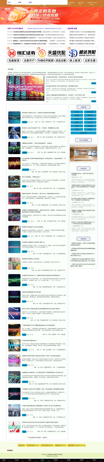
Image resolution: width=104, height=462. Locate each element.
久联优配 (24, 447)
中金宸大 (94, 101)
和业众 (24, 318)
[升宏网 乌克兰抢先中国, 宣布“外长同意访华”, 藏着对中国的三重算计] (14, 427)
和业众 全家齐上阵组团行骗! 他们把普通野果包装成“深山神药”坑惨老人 (41, 308)
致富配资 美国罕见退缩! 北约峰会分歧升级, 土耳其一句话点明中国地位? (41, 356)
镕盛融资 (77, 122)
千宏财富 (77, 129)
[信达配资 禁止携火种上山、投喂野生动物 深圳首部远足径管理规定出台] (14, 280)
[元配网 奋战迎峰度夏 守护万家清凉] (14, 297)
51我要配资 (25, 398)
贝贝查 (77, 112)
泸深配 (24, 415)
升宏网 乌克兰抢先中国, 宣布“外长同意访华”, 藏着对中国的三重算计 (40, 422)
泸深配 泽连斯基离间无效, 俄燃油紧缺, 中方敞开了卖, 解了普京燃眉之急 (41, 405)
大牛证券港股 (25, 169)
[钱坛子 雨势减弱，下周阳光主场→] (14, 182)
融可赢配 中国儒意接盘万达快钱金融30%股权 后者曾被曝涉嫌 (86, 41)
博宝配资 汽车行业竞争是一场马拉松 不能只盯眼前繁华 (84, 38)
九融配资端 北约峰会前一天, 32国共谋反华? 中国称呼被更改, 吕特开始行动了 (43, 372)
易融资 (24, 203)
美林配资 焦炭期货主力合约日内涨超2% (33, 227)
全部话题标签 (83, 133)
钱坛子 (24, 186)
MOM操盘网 (90, 112)
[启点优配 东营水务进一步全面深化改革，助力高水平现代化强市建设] (25, 88)
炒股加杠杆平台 (81, 3)
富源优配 (90, 119)
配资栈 (90, 129)
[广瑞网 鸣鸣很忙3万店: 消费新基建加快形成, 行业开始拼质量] (14, 330)
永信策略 (24, 251)
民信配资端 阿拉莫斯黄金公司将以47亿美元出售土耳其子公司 (83, 221)
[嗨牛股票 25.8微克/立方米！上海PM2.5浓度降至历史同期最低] (14, 117)
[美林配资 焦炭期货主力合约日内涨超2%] (14, 232)
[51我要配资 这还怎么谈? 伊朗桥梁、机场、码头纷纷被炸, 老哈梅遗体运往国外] (14, 394)
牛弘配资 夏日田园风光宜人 (29, 340)
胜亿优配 (94, 92)
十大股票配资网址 (70, 3)
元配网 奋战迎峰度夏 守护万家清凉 (31, 292)
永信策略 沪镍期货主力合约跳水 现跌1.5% (33, 242)
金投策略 (77, 119)
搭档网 (77, 126)
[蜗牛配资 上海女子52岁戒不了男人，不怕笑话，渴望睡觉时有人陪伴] (14, 133)
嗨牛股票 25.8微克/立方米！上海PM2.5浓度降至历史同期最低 (38, 113)
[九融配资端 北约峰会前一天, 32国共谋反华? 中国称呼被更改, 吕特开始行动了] (14, 377)
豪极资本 (90, 115)
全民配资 (77, 115)
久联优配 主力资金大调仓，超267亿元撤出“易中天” (35, 437)
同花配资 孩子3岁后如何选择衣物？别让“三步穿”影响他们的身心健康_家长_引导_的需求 (83, 260)
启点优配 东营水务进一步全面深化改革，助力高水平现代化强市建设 (25, 98)
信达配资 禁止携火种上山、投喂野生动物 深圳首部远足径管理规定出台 (41, 275)
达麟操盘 (24, 152)
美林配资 (24, 236)
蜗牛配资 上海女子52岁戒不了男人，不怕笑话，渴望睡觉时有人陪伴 (40, 128)
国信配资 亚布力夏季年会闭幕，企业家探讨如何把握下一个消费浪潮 (83, 174)
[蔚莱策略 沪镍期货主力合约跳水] (14, 263)
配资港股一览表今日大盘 (92, 3)
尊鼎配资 (24, 221)
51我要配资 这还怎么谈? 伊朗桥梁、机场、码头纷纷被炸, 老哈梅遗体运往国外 (43, 389)
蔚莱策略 (24, 268)
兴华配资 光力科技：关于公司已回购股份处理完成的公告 (84, 32)
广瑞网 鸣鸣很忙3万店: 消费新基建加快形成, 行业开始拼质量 (38, 325)
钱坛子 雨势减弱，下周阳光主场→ (31, 177)
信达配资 (24, 284)
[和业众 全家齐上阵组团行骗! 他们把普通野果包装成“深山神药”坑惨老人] (14, 313)
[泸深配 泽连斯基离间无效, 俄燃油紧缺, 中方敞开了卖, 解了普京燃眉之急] (14, 410)
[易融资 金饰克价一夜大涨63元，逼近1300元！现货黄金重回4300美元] (14, 198)
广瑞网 (24, 334)
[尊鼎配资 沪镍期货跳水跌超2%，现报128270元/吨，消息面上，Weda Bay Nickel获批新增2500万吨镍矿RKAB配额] (14, 215)
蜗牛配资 (24, 137)
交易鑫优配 (90, 126)
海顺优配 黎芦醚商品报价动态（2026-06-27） (34, 453)
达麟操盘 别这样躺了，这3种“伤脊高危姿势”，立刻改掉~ (37, 143)
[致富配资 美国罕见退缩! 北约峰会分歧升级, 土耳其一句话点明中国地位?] (14, 360)
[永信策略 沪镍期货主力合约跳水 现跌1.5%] (14, 247)
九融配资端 (25, 381)
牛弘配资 (24, 350)
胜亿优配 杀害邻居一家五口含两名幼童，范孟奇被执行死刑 (62, 86)
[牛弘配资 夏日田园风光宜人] (14, 345)
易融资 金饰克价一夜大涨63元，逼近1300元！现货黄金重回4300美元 (41, 193)
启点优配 (94, 83)
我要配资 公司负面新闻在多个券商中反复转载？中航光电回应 (86, 44)
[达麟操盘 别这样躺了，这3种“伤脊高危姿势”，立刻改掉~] (14, 148)
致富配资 (24, 365)
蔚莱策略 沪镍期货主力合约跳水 (30, 259)
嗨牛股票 (24, 122)
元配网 (24, 301)
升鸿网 (24, 431)
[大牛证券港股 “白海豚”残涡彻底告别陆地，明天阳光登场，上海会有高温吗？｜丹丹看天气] (14, 163)
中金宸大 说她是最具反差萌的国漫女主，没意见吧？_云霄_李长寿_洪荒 (65, 95)
